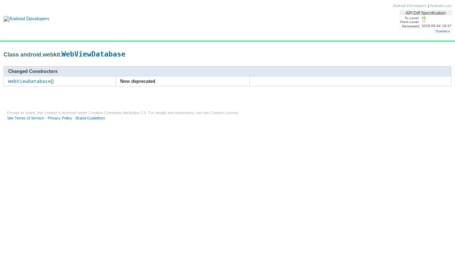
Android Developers (410, 6)
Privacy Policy (60, 118)
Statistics (442, 31)
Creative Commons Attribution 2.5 (117, 113)
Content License (224, 113)
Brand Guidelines (90, 118)
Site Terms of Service (25, 118)
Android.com (440, 6)
